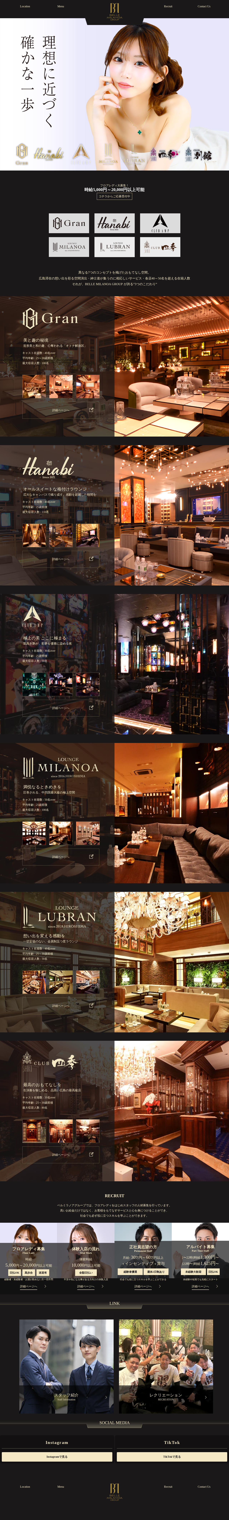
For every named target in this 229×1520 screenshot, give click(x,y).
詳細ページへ (60, 410)
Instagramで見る (57, 1456)
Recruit (168, 6)
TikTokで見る (172, 1456)
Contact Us (204, 6)
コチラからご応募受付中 (114, 196)
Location (25, 6)
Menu (60, 6)
